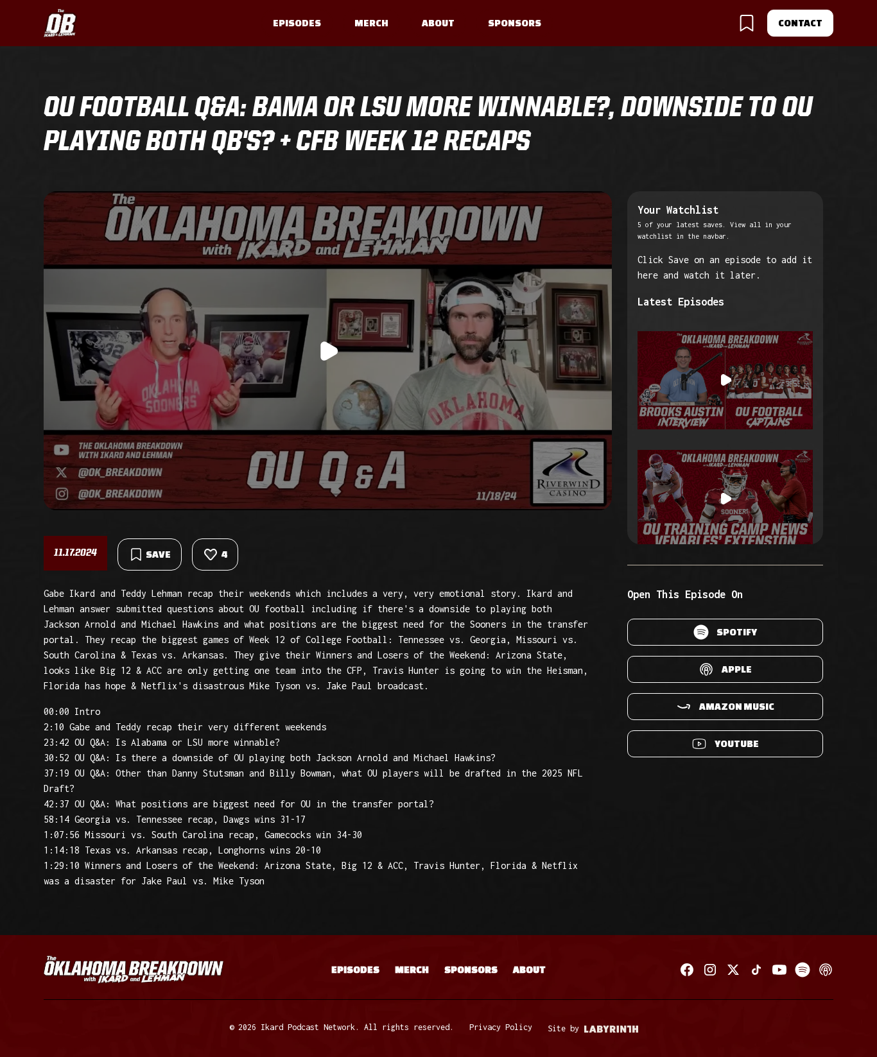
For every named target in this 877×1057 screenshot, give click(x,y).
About (438, 22)
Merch (371, 22)
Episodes (297, 22)
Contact (800, 22)
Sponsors (514, 22)
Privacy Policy (500, 1027)
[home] (60, 23)
